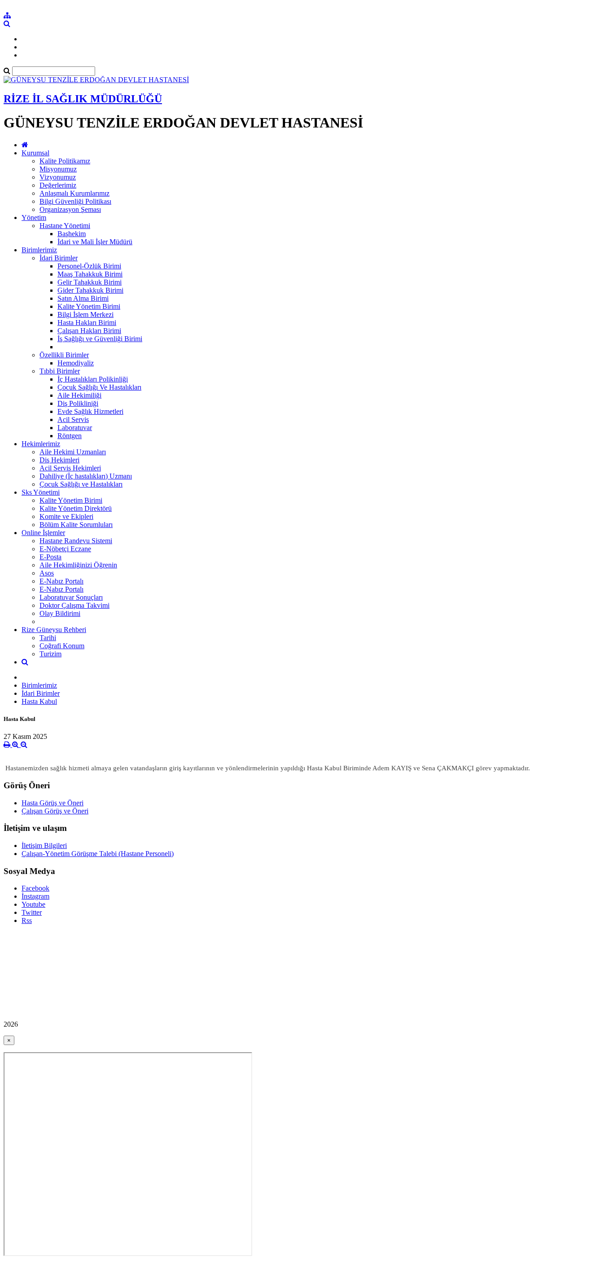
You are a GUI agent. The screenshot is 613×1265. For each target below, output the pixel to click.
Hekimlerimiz (41, 444)
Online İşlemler (43, 532)
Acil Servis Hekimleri (70, 468)
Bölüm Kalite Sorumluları (76, 524)
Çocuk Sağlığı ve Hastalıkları (81, 484)
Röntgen (69, 435)
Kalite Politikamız (64, 161)
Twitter (32, 912)
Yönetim (34, 217)
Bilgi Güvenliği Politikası (75, 201)
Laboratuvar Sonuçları (71, 597)
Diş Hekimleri (59, 460)
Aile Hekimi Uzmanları (72, 452)
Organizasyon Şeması (70, 209)
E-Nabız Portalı (61, 581)
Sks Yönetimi (41, 492)
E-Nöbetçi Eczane (65, 549)
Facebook (35, 888)
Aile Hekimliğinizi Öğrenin (78, 565)
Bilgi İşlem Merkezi (85, 314)
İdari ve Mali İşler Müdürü (94, 242)
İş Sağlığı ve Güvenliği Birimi (99, 339)
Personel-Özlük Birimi (89, 266)
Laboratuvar (74, 427)
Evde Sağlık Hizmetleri (90, 411)
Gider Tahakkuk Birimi (90, 290)
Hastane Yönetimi (64, 225)
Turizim (50, 654)
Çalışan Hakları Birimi (89, 330)
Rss (27, 920)
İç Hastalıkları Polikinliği (92, 379)
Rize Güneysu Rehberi (54, 629)
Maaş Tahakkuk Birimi (90, 274)
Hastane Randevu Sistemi (75, 541)
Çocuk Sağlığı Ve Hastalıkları (99, 387)
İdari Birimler (58, 258)
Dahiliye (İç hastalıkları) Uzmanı (85, 476)
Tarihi (47, 637)
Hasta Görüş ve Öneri (52, 803)
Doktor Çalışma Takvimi (74, 605)
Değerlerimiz (57, 185)
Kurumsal (35, 153)
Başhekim (71, 233)
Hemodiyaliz (75, 363)
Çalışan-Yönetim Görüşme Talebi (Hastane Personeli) (98, 853)
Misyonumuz (58, 169)
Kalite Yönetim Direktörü (75, 508)
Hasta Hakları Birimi (86, 322)
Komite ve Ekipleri (66, 516)
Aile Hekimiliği (79, 395)
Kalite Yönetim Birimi (88, 306)
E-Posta (50, 557)
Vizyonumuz (57, 177)
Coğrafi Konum (61, 646)
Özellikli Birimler (64, 355)
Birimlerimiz (39, 250)
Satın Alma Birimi (83, 298)
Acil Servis (73, 419)
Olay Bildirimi (59, 613)
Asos (46, 573)
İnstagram (35, 896)
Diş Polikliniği (77, 403)
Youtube (33, 904)
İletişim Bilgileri (44, 845)
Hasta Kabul (39, 701)
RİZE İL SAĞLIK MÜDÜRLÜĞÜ (83, 99)
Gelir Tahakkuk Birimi (89, 282)
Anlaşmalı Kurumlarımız (74, 193)
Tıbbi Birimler (59, 371)
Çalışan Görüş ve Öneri (55, 811)
